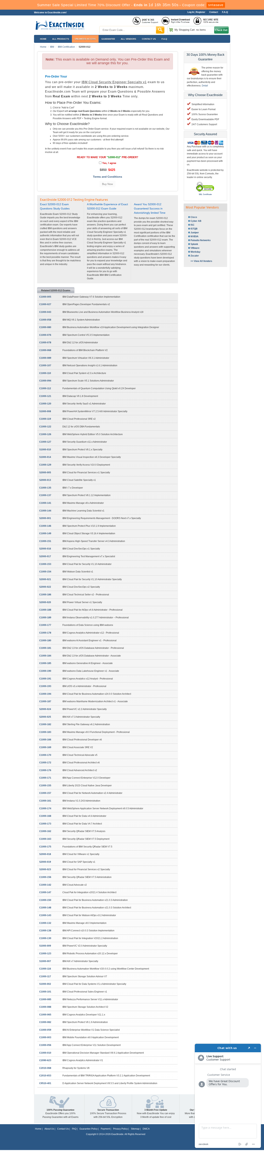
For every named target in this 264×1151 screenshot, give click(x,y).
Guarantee (108, 39)
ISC (192, 225)
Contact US (149, 39)
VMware (195, 248)
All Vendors (128, 39)
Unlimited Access (85, 39)
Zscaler (195, 255)
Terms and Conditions (107, 176)
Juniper (195, 232)
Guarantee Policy (88, 1128)
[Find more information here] (228, 1096)
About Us (49, 1128)
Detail (205, 85)
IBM (52, 47)
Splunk (194, 244)
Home (43, 39)
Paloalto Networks (201, 240)
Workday (195, 252)
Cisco (194, 217)
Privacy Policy (120, 1128)
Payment (105, 1128)
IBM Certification (66, 47)
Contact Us (63, 1128)
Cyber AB (196, 221)
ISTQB (194, 228)
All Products (60, 39)
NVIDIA (194, 236)
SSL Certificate (205, 194)
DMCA (146, 1128)
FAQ (74, 1128)
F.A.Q (164, 39)
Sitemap (135, 1128)
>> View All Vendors (201, 261)
